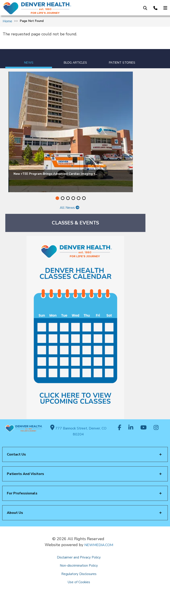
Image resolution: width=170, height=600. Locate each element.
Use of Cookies (79, 582)
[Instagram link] (156, 428)
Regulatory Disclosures (79, 574)
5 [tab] (78, 198)
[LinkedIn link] (131, 428)
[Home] (40, 8)
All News (68, 207)
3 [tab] (68, 198)
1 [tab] (57, 198)
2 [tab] (62, 198)
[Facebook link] (119, 428)
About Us (15, 512)
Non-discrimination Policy (79, 565)
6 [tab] (84, 198)
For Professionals (22, 493)
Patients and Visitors (25, 473)
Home (7, 21)
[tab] (28, 58)
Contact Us (16, 454)
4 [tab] (73, 198)
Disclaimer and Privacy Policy (79, 557)
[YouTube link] (143, 428)
